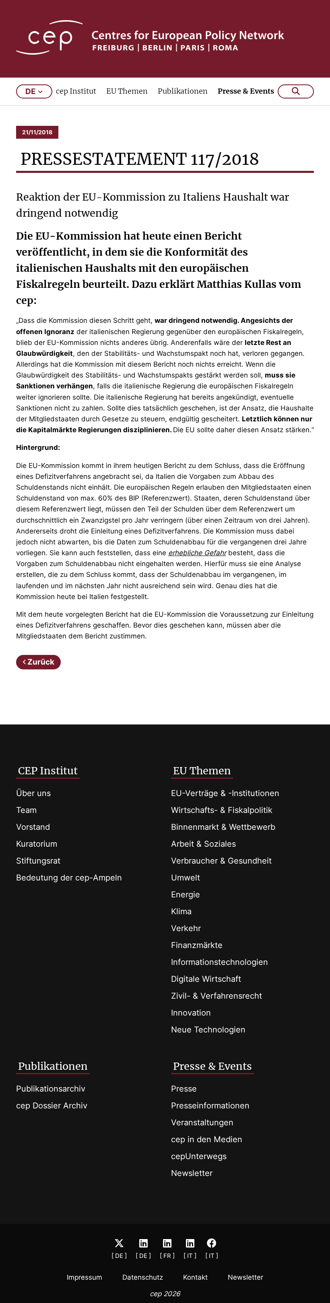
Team (26, 810)
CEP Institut (48, 770)
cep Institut (76, 91)
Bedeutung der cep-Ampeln (69, 877)
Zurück (40, 662)
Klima (181, 911)
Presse (184, 1089)
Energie (185, 894)
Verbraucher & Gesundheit (221, 861)
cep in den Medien (206, 1139)
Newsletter (191, 1173)
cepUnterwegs (199, 1156)
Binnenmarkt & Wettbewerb (223, 827)
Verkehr (186, 928)
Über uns (33, 793)
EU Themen (127, 91)
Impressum (84, 1277)
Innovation (191, 1013)
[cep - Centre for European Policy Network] (165, 37)
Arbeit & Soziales (203, 844)
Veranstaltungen (202, 1122)
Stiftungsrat (38, 861)
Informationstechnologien (219, 962)
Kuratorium (36, 844)
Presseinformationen (210, 1105)
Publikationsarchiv (50, 1089)
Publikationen (183, 91)
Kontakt (195, 1277)
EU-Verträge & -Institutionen (225, 793)
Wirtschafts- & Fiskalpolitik (221, 810)
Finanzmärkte (197, 945)
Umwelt (185, 877)
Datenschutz (142, 1277)
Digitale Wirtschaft (206, 979)
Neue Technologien (208, 1029)
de (30, 91)
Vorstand (33, 827)
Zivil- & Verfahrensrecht (216, 996)
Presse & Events (246, 91)
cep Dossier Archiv (51, 1105)
